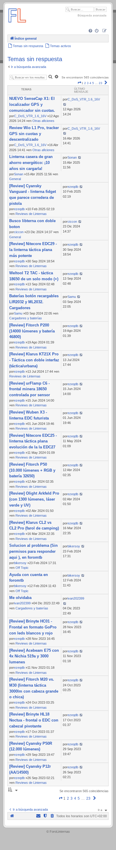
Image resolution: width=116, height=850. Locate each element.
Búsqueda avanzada (92, 15)
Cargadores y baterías (25, 318)
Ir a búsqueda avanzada (28, 67)
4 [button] (90, 83)
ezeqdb (19, 209)
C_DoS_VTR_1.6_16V (30, 116)
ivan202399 (22, 603)
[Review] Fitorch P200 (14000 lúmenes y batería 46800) (32, 331)
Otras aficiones (43, 121)
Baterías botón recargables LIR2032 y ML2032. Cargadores (34, 302)
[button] (79, 83)
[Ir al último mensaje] (65, 104)
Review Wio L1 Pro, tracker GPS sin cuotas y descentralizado (34, 134)
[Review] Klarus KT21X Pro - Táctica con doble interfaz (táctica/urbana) (34, 360)
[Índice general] (17, 25)
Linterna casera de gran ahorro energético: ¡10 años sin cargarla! (31, 162)
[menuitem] (91, 31)
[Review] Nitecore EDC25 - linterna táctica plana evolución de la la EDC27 (33, 441)
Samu (18, 313)
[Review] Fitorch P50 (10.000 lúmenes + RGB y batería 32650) (32, 470)
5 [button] (93, 83)
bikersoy (20, 563)
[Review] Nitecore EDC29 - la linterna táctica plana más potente (33, 249)
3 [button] (88, 83)
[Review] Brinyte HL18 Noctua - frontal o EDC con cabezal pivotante (33, 720)
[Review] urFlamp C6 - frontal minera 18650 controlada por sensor (29, 389)
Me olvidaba (20, 597)
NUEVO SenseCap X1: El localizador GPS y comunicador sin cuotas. (32, 104)
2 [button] (85, 83)
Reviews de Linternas (31, 214)
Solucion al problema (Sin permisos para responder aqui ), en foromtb (33, 551)
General (15, 179)
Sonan (18, 174)
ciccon (18, 232)
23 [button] (100, 83)
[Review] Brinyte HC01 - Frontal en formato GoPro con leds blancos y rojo (33, 627)
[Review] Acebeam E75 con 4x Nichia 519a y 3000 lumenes (34, 656)
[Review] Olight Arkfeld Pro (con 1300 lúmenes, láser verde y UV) (34, 499)
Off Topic (22, 567)
